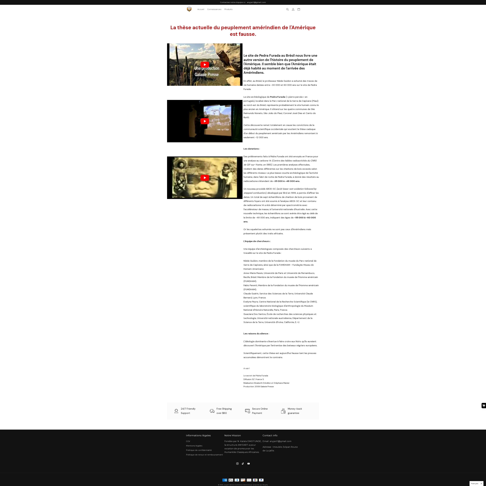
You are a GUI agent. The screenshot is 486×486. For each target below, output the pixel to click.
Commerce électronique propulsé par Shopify (251, 485)
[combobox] (476, 483)
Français (474, 483)
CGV (188, 441)
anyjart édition (229, 485)
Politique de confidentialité (199, 450)
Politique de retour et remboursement (204, 455)
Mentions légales (194, 446)
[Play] (204, 65)
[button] (287, 9)
